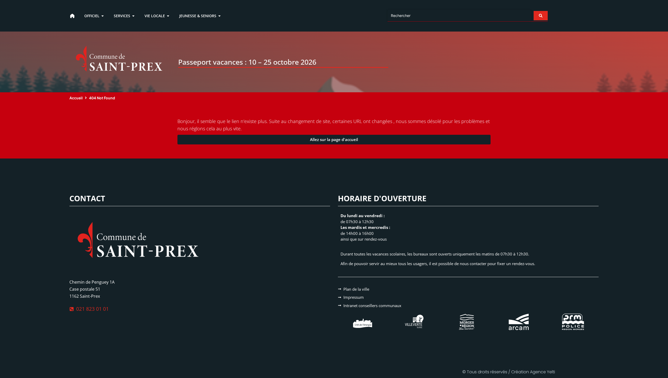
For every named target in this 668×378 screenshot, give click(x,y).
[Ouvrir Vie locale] (168, 16)
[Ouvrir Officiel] (102, 16)
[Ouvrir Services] (133, 16)
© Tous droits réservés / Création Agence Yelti (508, 372)
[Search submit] (541, 15)
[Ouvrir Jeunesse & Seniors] (219, 16)
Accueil (76, 98)
